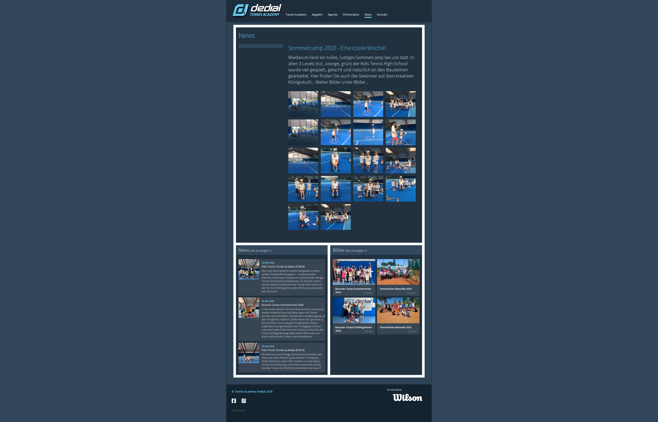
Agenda (333, 14)
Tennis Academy (296, 14)
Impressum (238, 410)
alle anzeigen (260, 250)
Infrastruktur (351, 14)
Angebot (317, 14)
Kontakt (382, 14)
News (368, 14)
